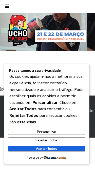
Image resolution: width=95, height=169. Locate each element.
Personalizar (46, 132)
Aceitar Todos (46, 148)
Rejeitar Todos (46, 140)
